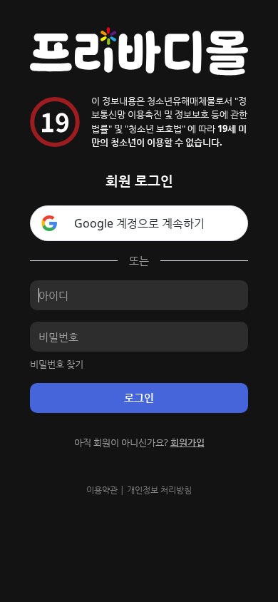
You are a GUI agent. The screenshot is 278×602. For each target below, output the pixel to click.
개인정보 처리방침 (159, 489)
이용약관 (102, 489)
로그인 (139, 397)
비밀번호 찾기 (56, 363)
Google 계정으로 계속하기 (139, 223)
